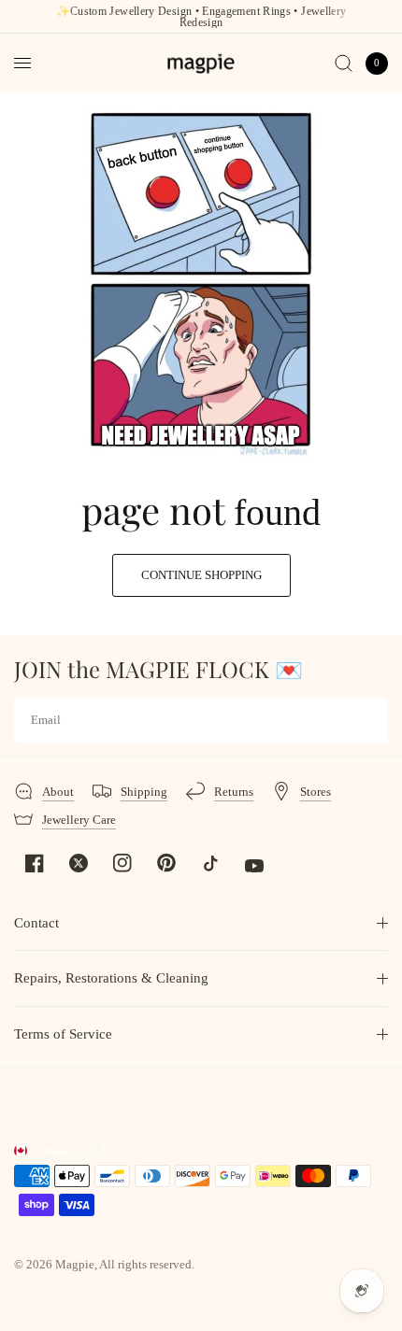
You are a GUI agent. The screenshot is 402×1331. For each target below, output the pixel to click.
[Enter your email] (369, 720)
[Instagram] (122, 863)
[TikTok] (210, 863)
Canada (72, 1150)
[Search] (343, 63)
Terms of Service (63, 1034)
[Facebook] (34, 863)
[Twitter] (78, 863)
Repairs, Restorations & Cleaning (111, 977)
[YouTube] (254, 865)
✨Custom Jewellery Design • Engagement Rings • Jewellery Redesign (201, 17)
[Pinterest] (166, 862)
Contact (36, 922)
